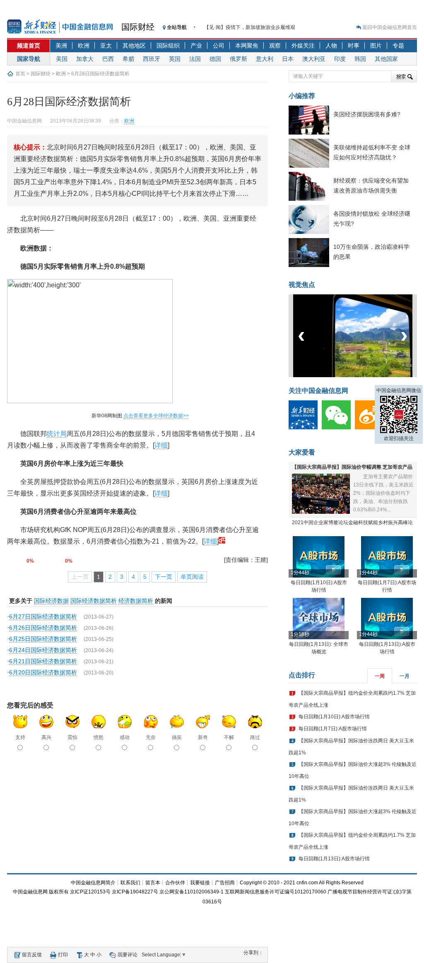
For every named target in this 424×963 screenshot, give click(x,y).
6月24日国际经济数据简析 (43, 650)
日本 (288, 58)
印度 (340, 58)
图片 (376, 45)
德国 (215, 58)
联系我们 (130, 883)
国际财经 (137, 26)
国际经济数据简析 (93, 600)
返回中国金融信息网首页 (389, 27)
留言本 (152, 883)
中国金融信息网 (30, 892)
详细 (161, 445)
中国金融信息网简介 (93, 883)
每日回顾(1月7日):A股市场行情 (333, 729)
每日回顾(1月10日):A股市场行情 (334, 717)
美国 (61, 58)
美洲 (61, 45)
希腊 (128, 58)
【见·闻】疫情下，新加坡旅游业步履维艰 (249, 27)
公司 (218, 45)
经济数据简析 (135, 600)
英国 (175, 58)
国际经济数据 (51, 600)
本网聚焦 (246, 45)
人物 (331, 45)
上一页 (80, 576)
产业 (196, 45)
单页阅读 (192, 576)
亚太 (106, 45)
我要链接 (200, 883)
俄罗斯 (238, 58)
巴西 (108, 58)
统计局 (57, 433)
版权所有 (59, 892)
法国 (195, 58)
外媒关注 (303, 45)
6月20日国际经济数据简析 (43, 672)
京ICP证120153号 (90, 892)
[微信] (338, 428)
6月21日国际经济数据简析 (43, 661)
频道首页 (28, 45)
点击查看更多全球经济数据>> (156, 416)
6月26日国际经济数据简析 (43, 627)
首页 (20, 74)
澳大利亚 (313, 58)
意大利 (264, 58)
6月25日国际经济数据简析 (43, 639)
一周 (380, 676)
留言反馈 (32, 955)
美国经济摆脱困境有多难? (366, 114)
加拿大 (85, 58)
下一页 (163, 576)
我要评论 (127, 955)
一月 (405, 676)
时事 (353, 45)
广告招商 (225, 883)
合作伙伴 (175, 883)
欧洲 (83, 45)
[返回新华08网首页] (222, 541)
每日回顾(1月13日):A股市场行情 (334, 859)
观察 (275, 45)
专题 (398, 45)
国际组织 (168, 45)
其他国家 (386, 58)
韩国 (360, 58)
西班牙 (151, 58)
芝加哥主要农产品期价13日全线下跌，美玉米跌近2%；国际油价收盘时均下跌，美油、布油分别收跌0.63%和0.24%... (383, 493)
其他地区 (134, 45)
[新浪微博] (371, 428)
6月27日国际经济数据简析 (43, 616)
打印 (63, 955)
